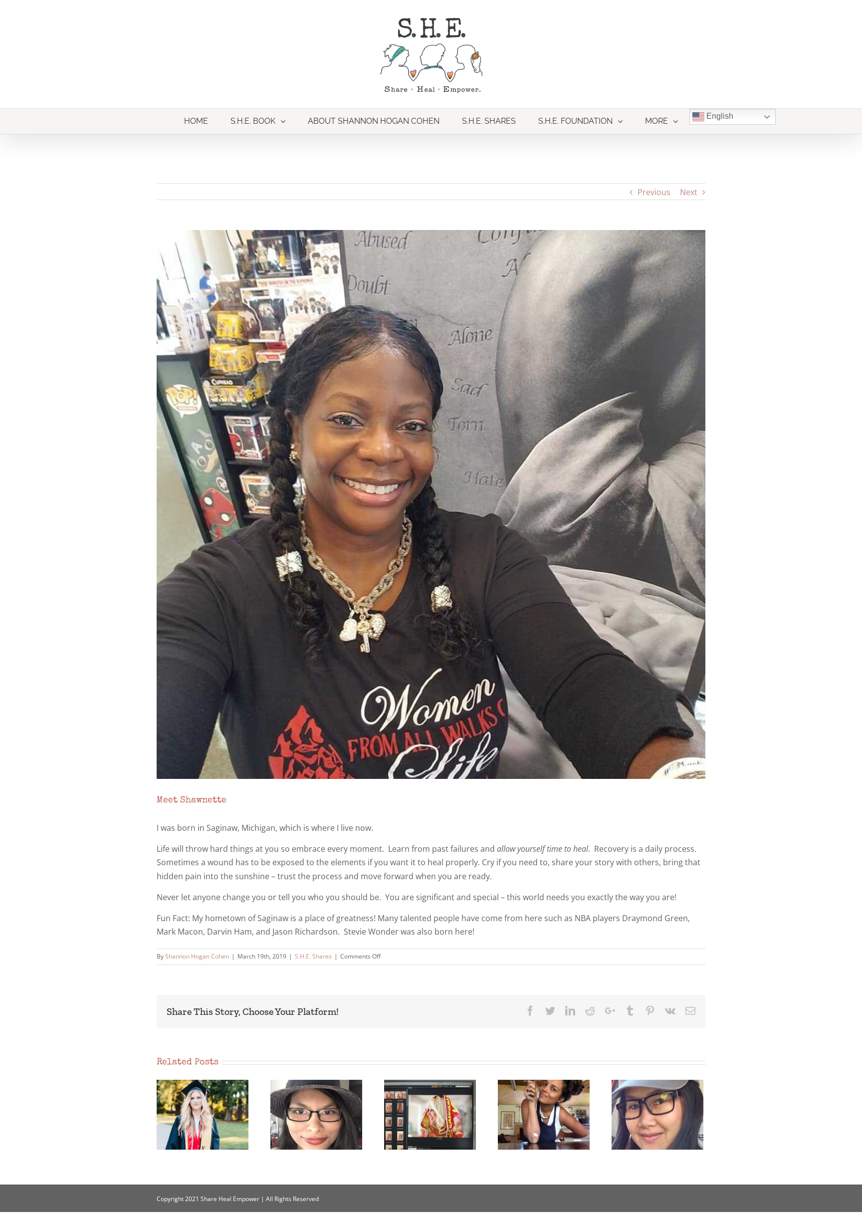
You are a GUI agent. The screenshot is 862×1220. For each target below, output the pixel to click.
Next (688, 192)
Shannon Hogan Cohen (197, 956)
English (718, 116)
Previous (654, 192)
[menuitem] (196, 121)
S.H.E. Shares (313, 956)
